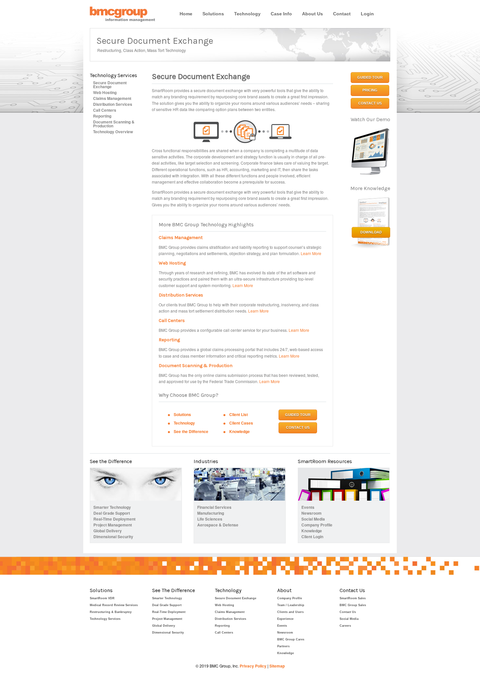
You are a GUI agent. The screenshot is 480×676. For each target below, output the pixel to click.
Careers (345, 625)
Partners (283, 646)
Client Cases (241, 423)
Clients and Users (290, 612)
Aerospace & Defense (217, 525)
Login (367, 13)
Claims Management (112, 98)
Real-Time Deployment (114, 519)
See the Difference (191, 431)
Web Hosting (105, 92)
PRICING (369, 90)
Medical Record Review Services (114, 605)
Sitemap (277, 666)
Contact (342, 13)
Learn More (311, 253)
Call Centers (104, 110)
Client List (238, 414)
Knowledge (239, 431)
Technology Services (105, 618)
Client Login (312, 536)
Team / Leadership (290, 605)
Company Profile (316, 525)
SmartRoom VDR (102, 598)
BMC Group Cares (290, 639)
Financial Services (214, 507)
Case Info (281, 13)
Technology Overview (113, 132)
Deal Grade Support (111, 513)
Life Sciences (209, 519)
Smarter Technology (112, 507)
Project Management (112, 525)
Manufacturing (210, 513)
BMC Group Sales (353, 605)
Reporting (102, 116)
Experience (285, 618)
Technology (247, 13)
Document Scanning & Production (114, 124)
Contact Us (348, 612)
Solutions (213, 13)
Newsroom (311, 513)
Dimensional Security (113, 536)
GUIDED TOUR (298, 415)
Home (186, 13)
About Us (312, 13)
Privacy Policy (253, 666)
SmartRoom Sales (353, 598)
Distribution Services (112, 104)
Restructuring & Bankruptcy (111, 612)
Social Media (313, 519)
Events (307, 507)
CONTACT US (298, 427)
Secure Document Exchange (110, 84)
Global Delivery (107, 531)
